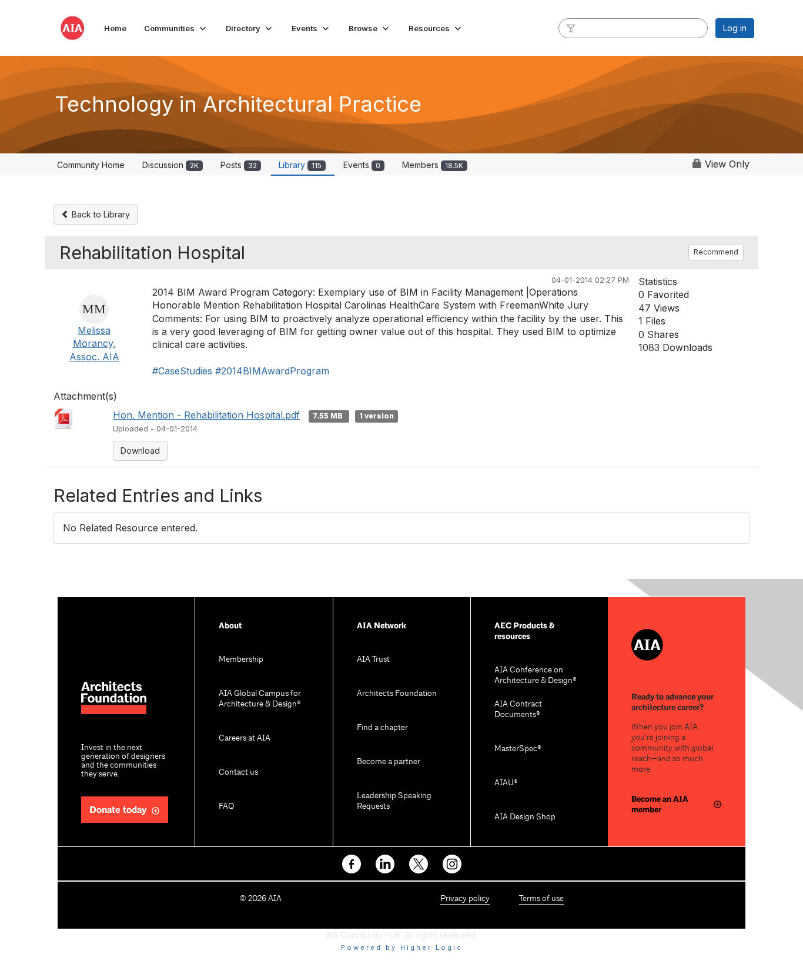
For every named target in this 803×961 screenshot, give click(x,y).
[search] (570, 27)
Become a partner (388, 762)
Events (361, 165)
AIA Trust (373, 659)
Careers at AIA (244, 738)
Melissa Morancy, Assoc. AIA (94, 343)
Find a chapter (382, 728)
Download (140, 451)
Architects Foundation (397, 693)
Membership (241, 659)
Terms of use (541, 899)
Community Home (91, 165)
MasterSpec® (517, 749)
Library (300, 165)
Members (432, 165)
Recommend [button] (716, 251)
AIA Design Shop (525, 817)
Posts (238, 165)
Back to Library (99, 214)
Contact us (238, 772)
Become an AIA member (659, 804)
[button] (176, 28)
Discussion (170, 165)
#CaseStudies (182, 371)
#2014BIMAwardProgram (272, 371)
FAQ (226, 806)
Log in (735, 28)
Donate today (118, 810)
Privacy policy (465, 899)
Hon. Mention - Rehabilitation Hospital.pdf (206, 415)
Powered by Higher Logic (402, 947)
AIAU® (506, 783)
